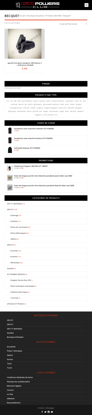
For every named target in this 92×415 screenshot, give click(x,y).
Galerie (10, 355)
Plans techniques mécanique (22, 286)
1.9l (11, 101)
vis (56, 115)
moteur (26, 108)
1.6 (7, 101)
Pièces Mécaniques (18, 233)
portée (35, 111)
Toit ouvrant (48, 115)
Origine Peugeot (51, 108)
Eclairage (14, 215)
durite (21, 104)
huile (62, 104)
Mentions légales (14, 386)
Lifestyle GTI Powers (15, 304)
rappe (45, 111)
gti (26, 104)
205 (15, 101)
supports (38, 115)
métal (32, 108)
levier (72, 104)
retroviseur (53, 111)
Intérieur (14, 221)
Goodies (10, 268)
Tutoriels (14, 298)
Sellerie (14, 239)
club (76, 101)
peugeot (78, 108)
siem (67, 111)
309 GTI (10, 245)
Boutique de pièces (35, 15)
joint (67, 104)
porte (29, 111)
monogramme (16, 108)
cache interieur (58, 101)
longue (78, 104)
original (40, 108)
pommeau (21, 111)
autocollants (27, 101)
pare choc (63, 108)
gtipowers (38, 104)
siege (61, 111)
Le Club (10, 394)
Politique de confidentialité (18, 381)
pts (40, 111)
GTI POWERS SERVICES (16, 274)
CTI (80, 101)
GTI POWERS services (51, 104)
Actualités (11, 347)
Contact (10, 390)
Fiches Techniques (14, 351)
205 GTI (10, 209)
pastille (71, 108)
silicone (73, 111)
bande (42, 101)
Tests (9, 363)
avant (35, 101)
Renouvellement (13, 403)
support (80, 111)
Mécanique (15, 262)
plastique (12, 111)
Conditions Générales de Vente (20, 377)
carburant (69, 101)
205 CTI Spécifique (14, 203)
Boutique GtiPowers (15, 337)
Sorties (10, 359)
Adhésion (11, 398)
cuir (84, 101)
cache (48, 101)
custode (14, 104)
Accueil (22, 15)
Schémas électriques (19, 292)
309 (19, 101)
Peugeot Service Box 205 (21, 280)
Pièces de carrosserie (19, 227)
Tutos (9, 368)
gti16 (30, 104)
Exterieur (14, 251)
